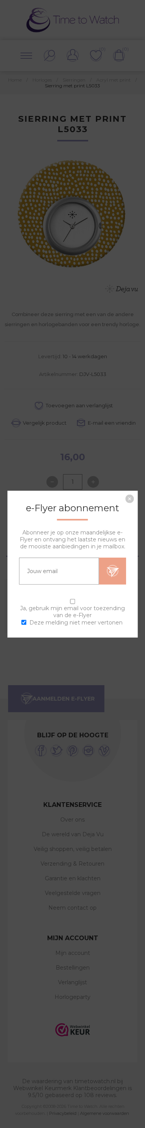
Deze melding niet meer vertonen (76, 622)
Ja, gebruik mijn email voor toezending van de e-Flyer (72, 611)
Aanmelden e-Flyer (112, 570)
